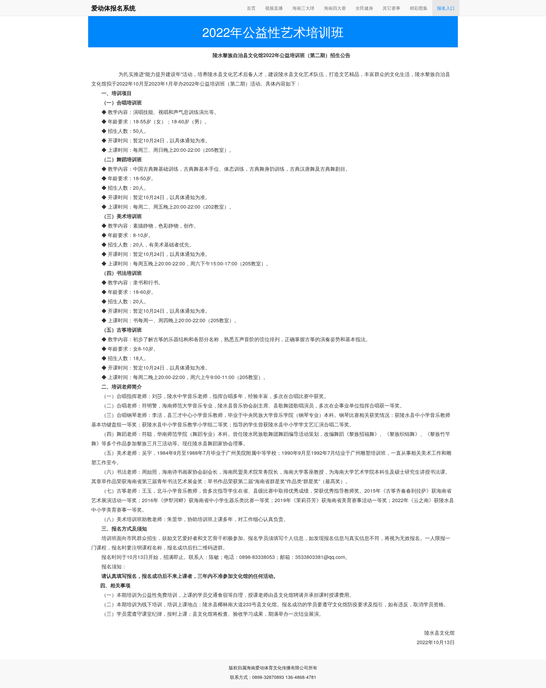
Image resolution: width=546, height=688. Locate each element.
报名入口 (446, 8)
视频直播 (274, 8)
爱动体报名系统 (113, 7)
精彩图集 (419, 8)
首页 (251, 8)
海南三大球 (303, 8)
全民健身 (364, 8)
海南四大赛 (335, 8)
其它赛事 (391, 8)
